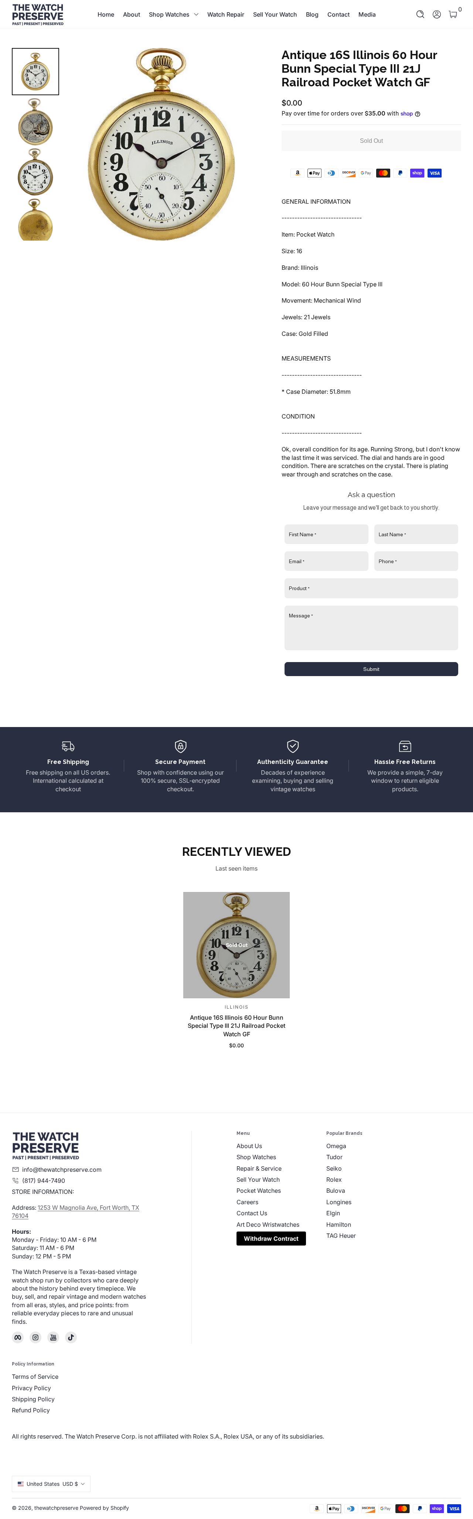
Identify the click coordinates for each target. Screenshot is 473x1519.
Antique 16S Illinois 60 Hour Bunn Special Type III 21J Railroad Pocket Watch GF (236, 1025)
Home (106, 14)
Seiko (334, 1168)
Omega (336, 1146)
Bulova (335, 1190)
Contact (338, 14)
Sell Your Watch (275, 14)
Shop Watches (169, 14)
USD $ (52, 1484)
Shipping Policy (33, 1399)
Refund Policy (31, 1410)
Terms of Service (35, 1376)
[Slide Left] (80, 144)
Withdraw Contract (271, 1238)
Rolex (334, 1179)
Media (367, 14)
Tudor (334, 1157)
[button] (420, 14)
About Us (249, 1146)
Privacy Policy (31, 1388)
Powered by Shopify (104, 1508)
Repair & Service (259, 1168)
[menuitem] (281, 1146)
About (131, 14)
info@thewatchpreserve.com (62, 1169)
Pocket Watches (258, 1190)
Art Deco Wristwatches (267, 1224)
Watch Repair (225, 14)
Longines (338, 1202)
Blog (312, 14)
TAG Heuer (341, 1235)
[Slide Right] (243, 144)
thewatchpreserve (56, 1508)
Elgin (333, 1213)
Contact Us (251, 1213)
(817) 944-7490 (43, 1180)
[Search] (420, 14)
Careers (247, 1202)
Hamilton (338, 1224)
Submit (371, 669)
